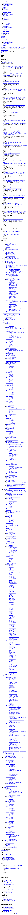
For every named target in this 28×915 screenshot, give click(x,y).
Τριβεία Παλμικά (13, 749)
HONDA (11, 648)
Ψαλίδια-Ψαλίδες (13, 839)
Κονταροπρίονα (9, 390)
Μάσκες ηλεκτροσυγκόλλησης (16, 350)
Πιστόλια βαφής (13, 694)
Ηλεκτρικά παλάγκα (11, 348)
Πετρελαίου (12, 412)
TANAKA (11, 598)
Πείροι (10, 469)
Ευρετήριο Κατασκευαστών (9, 898)
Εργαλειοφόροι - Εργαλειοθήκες (13, 254)
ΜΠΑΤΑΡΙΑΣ (12, 357)
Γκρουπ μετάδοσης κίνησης (15, 446)
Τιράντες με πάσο (13, 472)
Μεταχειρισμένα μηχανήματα (10, 847)
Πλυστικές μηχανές (10, 424)
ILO (10, 650)
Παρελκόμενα (12, 414)
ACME (11, 642)
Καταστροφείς (9, 353)
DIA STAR (11, 646)
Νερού (7, 248)
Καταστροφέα (9, 523)
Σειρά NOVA (12, 288)
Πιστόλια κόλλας (13, 695)
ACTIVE (11, 565)
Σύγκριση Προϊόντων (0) (6, 62)
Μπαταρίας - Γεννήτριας (14, 346)
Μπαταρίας (11, 367)
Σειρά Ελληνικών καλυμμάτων (16, 276)
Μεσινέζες (11, 457)
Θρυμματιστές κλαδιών (11, 352)
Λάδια (10, 433)
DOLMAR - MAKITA (14, 572)
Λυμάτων (11, 780)
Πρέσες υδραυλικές (10, 257)
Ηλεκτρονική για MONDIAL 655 (11, 154)
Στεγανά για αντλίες (13, 774)
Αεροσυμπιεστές (13, 678)
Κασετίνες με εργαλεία (14, 713)
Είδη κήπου (6, 787)
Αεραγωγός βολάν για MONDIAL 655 (12, 75)
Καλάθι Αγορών (7, 5)
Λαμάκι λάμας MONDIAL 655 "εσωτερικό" (13, 181)
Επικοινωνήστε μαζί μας (9, 859)
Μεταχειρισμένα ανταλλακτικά (10, 840)
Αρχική (5, 1)
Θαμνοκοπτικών (10, 449)
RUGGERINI (12, 666)
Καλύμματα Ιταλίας (13, 275)
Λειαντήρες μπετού (13, 336)
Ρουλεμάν (8, 674)
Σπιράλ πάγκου (12, 306)
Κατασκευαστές (7, 23)
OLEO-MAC (12, 587)
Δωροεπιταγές (6, 24)
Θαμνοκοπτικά (9, 401)
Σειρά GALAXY (13, 287)
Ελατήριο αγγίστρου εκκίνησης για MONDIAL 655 (15, 123)
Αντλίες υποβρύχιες (10, 777)
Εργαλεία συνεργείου (8, 250)
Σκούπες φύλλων (13, 836)
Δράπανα (11, 685)
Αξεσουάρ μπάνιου (10, 262)
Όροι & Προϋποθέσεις (8, 15)
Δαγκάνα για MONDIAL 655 (10, 114)
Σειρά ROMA (12, 296)
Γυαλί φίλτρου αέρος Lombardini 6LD (12, 868)
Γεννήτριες (8, 415)
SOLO (10, 594)
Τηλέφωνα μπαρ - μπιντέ (15, 310)
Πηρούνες (11, 447)
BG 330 (11, 612)
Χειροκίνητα (12, 423)
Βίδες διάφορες (9, 438)
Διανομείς (8, 788)
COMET (11, 537)
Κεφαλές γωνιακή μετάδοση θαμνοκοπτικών (16, 526)
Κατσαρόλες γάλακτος (11, 244)
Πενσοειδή (11, 716)
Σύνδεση (5, 8)
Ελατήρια (11, 519)
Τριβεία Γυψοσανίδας (14, 748)
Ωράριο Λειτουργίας (8, 14)
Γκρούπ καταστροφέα (14, 525)
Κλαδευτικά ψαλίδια (11, 355)
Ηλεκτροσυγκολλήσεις (11, 349)
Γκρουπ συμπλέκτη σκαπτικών (13, 497)
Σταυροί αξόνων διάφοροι (12, 476)
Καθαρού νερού (12, 779)
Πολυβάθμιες (12, 773)
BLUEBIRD (12, 616)
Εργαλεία (5, 675)
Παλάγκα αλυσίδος (10, 256)
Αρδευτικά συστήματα (11, 784)
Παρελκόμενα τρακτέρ (11, 464)
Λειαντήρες (11, 688)
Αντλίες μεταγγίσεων (11, 783)
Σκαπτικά (8, 406)
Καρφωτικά (11, 686)
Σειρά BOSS (12, 282)
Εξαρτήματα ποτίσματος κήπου (16, 792)
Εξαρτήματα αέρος (10, 756)
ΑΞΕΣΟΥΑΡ (9, 317)
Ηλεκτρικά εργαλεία (11, 723)
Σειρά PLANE (12, 292)
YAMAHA (11, 661)
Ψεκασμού (8, 418)
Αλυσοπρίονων (4, 50)
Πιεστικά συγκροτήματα (11, 786)
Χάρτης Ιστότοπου (7, 861)
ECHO (10, 573)
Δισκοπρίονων (9, 498)
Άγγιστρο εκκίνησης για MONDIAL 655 (12, 67)
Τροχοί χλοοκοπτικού (14, 552)
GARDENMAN (13, 576)
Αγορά (4, 7)
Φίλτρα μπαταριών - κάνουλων (16, 271)
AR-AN (11, 495)
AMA (10, 568)
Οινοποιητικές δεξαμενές (12, 249)
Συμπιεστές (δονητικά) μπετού (16, 337)
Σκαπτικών (8, 473)
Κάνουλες (11, 280)
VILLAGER (12, 599)
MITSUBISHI (12, 630)
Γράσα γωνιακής (13, 450)
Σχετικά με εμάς (7, 12)
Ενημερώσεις (6, 31)
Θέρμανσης (12, 761)
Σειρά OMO (12, 289)
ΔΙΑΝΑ (11, 663)
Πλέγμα (11, 63)
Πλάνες (11, 743)
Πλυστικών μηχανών (11, 536)
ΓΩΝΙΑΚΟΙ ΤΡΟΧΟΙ (11, 327)
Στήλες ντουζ (9, 311)
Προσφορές (6, 901)
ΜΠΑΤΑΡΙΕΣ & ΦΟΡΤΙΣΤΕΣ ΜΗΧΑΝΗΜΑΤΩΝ (13, 361)
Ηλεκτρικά (11, 326)
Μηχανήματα (6, 322)
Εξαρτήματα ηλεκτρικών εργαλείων (17, 731)
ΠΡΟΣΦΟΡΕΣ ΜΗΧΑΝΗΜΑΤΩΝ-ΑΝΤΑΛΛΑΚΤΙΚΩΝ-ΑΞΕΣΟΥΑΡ (11, 313)
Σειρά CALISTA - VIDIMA (15, 283)
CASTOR (11, 569)
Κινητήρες (8, 416)
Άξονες (10, 445)
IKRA (10, 580)
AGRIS (11, 555)
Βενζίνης (11, 324)
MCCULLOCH (13, 583)
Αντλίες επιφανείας (10, 767)
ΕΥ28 (10, 664)
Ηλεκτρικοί (11, 375)
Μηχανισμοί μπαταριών (14, 269)
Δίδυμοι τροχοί (9, 330)
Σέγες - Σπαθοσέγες (13, 700)
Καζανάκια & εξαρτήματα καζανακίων (15, 272)
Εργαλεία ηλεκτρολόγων (15, 707)
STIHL (10, 503)
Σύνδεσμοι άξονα (10, 477)
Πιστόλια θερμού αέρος (14, 742)
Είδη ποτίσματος (10, 790)
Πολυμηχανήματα (10, 363)
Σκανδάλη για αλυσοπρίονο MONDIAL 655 (13, 197)
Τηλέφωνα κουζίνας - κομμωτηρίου (17, 307)
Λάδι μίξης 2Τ (12, 455)
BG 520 (11, 615)
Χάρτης (5, 21)
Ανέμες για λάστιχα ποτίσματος (16, 791)
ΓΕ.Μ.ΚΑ (11, 542)
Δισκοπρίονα (12, 683)
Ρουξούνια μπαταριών (14, 270)
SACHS (11, 657)
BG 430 (11, 613)
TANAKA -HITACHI (14, 637)
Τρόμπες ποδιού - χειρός (14, 722)
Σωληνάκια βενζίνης (11, 481)
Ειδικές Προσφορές (7, 27)
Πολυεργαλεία (12, 699)
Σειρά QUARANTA (14, 293)
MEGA (11, 585)
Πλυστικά (11, 698)
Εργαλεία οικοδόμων (14, 710)
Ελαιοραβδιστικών (10, 504)
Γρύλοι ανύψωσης (10, 253)
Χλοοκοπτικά (9, 377)
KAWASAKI (12, 625)
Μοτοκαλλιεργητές (10, 358)
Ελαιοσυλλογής (9, 427)
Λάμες (10, 434)
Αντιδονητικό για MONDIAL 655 (11, 83)
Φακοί (10, 703)
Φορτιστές (11, 704)
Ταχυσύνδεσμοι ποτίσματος (15, 795)
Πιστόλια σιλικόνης (13, 696)
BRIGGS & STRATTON (15, 644)
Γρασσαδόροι (9, 252)
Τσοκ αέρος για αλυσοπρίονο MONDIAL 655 (14, 212)
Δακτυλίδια (11, 517)
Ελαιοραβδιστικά (10, 342)
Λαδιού (8, 245)
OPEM (10, 589)
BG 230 (11, 609)
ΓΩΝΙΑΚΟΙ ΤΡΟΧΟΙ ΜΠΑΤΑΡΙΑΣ (17, 328)
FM (10, 668)
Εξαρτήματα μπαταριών (11, 267)
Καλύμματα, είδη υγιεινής (12, 274)
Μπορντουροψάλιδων (11, 533)
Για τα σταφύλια (10, 428)
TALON (11, 596)
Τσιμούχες (8, 539)
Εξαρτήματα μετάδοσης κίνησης (13, 444)
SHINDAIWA (12, 593)
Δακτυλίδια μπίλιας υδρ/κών (15, 467)
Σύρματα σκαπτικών (11, 538)
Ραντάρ (10, 471)
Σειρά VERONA (13, 297)
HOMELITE (12, 577)
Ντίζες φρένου (12, 551)
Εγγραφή (5, 9)
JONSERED (12, 581)
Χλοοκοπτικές (9, 806)
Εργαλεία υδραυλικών (14, 712)
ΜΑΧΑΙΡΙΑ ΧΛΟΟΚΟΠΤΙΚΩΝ (17, 488)
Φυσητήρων (9, 543)
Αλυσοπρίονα (9, 385)
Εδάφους (11, 345)
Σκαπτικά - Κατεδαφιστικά (15, 747)
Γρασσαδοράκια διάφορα (12, 440)
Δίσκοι (10, 451)
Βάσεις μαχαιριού (13, 547)
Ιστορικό (5, 29)
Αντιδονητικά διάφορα (11, 437)
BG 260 (11, 611)
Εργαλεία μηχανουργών (14, 708)
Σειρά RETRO (12, 295)
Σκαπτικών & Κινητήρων (12, 641)
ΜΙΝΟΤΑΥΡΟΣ (13, 672)
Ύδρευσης (11, 762)
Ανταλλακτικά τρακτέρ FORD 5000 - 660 (15, 490)
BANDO (11, 515)
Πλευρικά (11, 405)
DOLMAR (11, 499)
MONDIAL (3, 51)
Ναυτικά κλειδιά (13, 468)
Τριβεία (11, 701)
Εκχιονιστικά (9, 339)
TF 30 (10, 561)
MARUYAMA (12, 582)
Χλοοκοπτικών (9, 486)
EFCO (10, 574)
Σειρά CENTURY (13, 284)
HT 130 (11, 532)
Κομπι (7, 528)
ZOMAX (11, 602)
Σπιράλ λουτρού (13, 305)
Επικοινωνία (6, 18)
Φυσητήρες (8, 372)
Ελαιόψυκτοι (12, 765)
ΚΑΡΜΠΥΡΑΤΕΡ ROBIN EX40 (11, 234)
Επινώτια (11, 403)
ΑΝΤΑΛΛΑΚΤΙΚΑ (11, 315)
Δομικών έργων (10, 331)
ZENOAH (11, 600)
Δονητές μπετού (13, 335)
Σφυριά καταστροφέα (11, 479)
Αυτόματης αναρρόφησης (15, 770)
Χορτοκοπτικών (10, 554)
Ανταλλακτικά (4, 48)
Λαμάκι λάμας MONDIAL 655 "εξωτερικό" (13, 173)
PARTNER (11, 502)
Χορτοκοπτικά (9, 383)
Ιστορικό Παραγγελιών (8, 908)
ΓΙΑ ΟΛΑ (11, 673)
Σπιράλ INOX (12, 304)
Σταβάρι (11, 520)
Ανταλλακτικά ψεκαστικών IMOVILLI (15, 494)
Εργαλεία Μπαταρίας (11, 677)
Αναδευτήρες (12, 681)
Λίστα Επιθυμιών (7, 3)
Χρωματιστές (12, 298)
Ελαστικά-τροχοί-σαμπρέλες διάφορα (14, 442)
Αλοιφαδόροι (12, 679)
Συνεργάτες (6, 26)
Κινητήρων (8, 460)
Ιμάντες (11, 453)
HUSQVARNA (13, 501)
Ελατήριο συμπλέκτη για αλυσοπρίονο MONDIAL (15, 145)
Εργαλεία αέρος (10, 753)
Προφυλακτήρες (13, 459)
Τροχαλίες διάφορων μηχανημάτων (14, 485)
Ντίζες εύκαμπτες (13, 639)
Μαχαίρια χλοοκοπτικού (14, 549)
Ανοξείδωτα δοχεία (7, 243)
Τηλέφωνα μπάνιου (13, 309)
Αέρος (10, 344)
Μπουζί (11, 436)
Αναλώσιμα (6, 429)
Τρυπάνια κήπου (13, 837)
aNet (17, 913)
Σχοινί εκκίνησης (10, 480)
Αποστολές (6, 13)
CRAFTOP (12, 571)
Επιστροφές (6, 19)
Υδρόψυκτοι (12, 766)
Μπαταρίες (11, 690)
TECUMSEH (12, 659)
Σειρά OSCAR (12, 291)
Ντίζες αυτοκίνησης (13, 550)
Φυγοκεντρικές (12, 775)
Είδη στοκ (5, 320)
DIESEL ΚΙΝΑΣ (13, 647)
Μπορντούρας (9, 396)
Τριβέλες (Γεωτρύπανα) (11, 368)
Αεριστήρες (9, 323)
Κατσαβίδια (12, 687)
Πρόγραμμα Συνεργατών (9, 900)
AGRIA (11, 643)
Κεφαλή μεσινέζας (13, 454)
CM (10, 670)
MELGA (11, 653)
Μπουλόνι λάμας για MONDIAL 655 (12, 189)
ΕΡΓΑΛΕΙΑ (9, 318)
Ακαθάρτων (12, 769)
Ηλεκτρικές (12, 810)
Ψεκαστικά (8, 425)
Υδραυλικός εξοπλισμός (9, 261)
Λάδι (10, 462)
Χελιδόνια (11, 521)
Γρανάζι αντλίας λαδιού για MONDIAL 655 (13, 98)
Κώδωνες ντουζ (10, 278)
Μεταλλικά (11, 263)
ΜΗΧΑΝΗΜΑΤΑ (10, 319)
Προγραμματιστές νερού (14, 793)
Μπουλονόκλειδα (13, 691)
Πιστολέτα (11, 692)
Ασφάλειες (11, 466)
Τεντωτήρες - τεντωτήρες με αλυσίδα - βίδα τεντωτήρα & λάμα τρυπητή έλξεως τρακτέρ (16, 483)
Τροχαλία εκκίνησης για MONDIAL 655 (12, 204)
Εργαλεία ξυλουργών (14, 709)
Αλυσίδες (11, 432)
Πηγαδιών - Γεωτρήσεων (15, 782)
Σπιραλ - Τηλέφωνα (10, 300)
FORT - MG (12, 669)
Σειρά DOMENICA (13, 285)
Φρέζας (8, 541)
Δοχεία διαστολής (10, 760)
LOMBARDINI (13, 665)
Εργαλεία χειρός (10, 705)
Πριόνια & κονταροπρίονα (15, 835)
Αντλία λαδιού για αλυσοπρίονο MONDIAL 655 (14, 90)
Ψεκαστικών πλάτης (11, 563)
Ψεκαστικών (9, 556)
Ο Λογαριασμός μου (8, 4)
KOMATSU (12, 626)
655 (1, 52)
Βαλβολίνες (12, 475)
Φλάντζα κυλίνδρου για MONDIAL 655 (12, 220)
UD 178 (11, 660)
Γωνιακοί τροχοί (13, 682)
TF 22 (10, 560)
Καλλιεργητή (9, 516)
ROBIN (11, 656)
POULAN (11, 591)
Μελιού (8, 247)
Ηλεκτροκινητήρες (10, 764)
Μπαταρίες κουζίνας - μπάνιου (13, 279)
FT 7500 (11, 524)
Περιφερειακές (12, 771)
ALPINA (11, 567)
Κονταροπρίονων (10, 530)
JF (9, 651)
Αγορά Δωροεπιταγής (8, 899)
